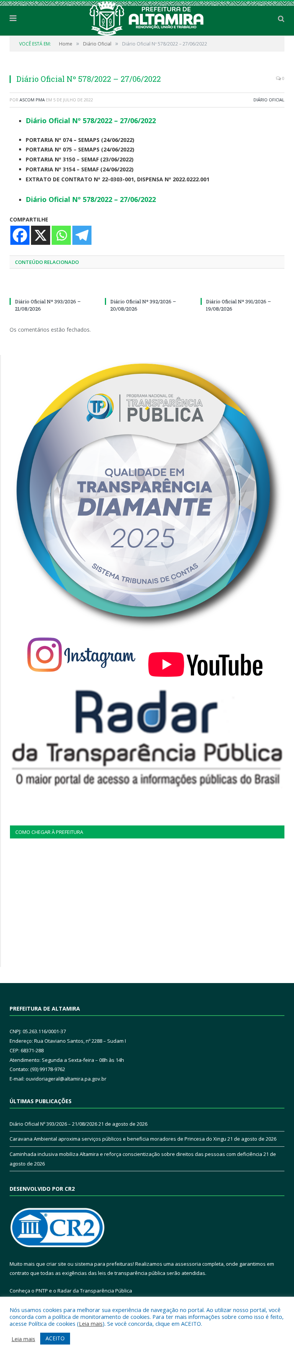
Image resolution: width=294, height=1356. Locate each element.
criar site (56, 1263)
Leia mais (91, 1323)
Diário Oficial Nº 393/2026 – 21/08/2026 (53, 1123)
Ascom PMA (32, 100)
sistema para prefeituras (104, 1263)
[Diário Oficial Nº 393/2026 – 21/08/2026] (51, 287)
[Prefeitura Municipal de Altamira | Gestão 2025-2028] (147, 17)
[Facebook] (19, 235)
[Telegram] (81, 235)
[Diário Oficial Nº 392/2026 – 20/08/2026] (147, 287)
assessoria (188, 1263)
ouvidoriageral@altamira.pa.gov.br (66, 1078)
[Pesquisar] (281, 18)
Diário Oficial (268, 100)
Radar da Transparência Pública (94, 1290)
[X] (40, 235)
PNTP (42, 1290)
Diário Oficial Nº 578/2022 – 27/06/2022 (91, 120)
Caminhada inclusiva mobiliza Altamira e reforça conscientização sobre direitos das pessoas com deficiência (136, 1154)
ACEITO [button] (55, 1338)
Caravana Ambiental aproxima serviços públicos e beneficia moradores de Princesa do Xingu (118, 1138)
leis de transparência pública (131, 1273)
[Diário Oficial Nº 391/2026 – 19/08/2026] (242, 287)
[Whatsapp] (61, 235)
